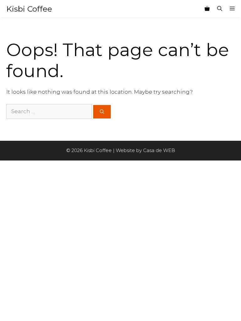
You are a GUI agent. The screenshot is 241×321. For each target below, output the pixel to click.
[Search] (102, 111)
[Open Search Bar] (219, 9)
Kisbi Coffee (29, 8)
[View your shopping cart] (207, 9)
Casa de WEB (159, 150)
